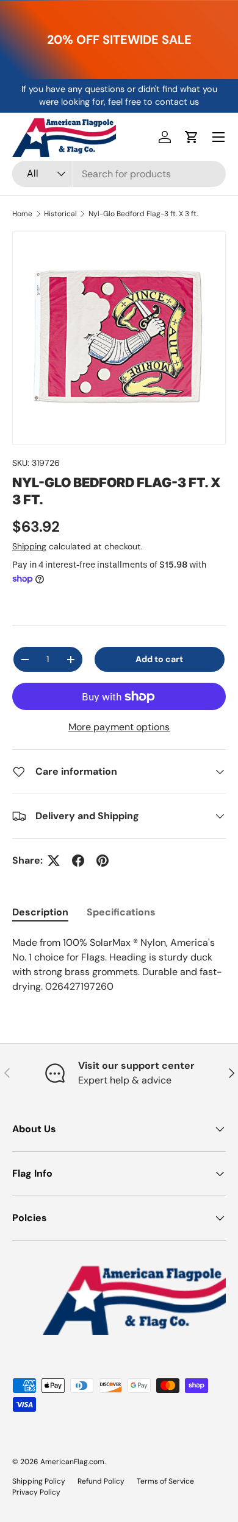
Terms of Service (165, 1481)
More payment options (119, 726)
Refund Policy (101, 1481)
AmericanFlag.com (72, 1462)
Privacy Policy (36, 1492)
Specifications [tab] (121, 912)
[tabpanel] (119, 964)
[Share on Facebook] (78, 860)
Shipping (29, 546)
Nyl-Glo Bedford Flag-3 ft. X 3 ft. (143, 213)
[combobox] (119, 174)
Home (22, 213)
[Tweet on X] (53, 860)
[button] (191, 137)
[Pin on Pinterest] (102, 860)
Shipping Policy (38, 1481)
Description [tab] (40, 912)
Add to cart (159, 659)
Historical (60, 213)
